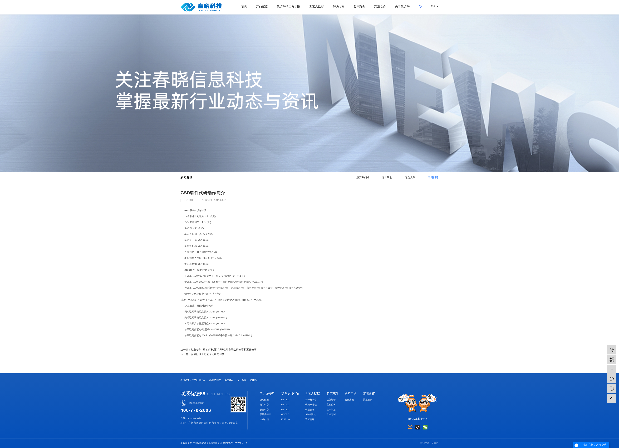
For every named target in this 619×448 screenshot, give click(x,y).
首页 (244, 6)
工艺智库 (309, 419)
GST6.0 (285, 414)
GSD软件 (190, 210)
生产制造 (331, 409)
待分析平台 (311, 399)
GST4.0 (285, 404)
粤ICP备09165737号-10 (235, 443)
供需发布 (228, 380)
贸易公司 (331, 404)
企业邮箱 (264, 419)
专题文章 (410, 177)
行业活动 (387, 177)
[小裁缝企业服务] (611, 369)
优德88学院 (215, 380)
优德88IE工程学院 (288, 6)
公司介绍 (264, 399)
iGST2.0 (285, 419)
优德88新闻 (362, 177)
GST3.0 (285, 399)
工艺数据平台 (198, 380)
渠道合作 (380, 6)
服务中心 (264, 409)
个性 (329, 414)
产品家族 (262, 6)
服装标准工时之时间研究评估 (207, 354)
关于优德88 (402, 6)
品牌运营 (331, 399)
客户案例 (359, 6)
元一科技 (241, 380)
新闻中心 (264, 404)
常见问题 (433, 177)
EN (433, 6)
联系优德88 (265, 414)
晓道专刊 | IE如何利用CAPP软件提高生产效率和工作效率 (224, 349)
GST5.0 (285, 409)
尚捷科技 (254, 380)
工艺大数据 (316, 6)
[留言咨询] (611, 378)
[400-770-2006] (611, 349)
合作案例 (349, 399)
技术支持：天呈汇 (429, 443)
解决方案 (338, 6)
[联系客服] (611, 388)
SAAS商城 (310, 414)
